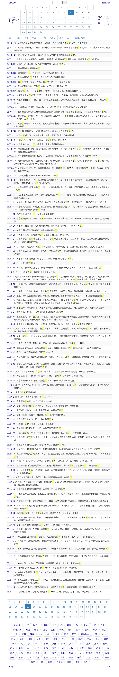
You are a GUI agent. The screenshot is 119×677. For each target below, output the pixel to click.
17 (35, 12)
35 (71, 17)
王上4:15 (11, 380)
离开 (54, 643)
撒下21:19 (12, 47)
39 (23, 22)
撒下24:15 (12, 156)
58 (65, 27)
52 (29, 27)
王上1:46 (11, 262)
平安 (79, 657)
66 (41, 32)
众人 (45, 629)
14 (90, 7)
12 (78, 7)
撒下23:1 (11, 95)
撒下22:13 (12, 68)
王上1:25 (11, 239)
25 (83, 12)
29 (35, 17)
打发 (79, 643)
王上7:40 (11, 432)
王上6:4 (10, 392)
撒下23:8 (11, 99)
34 (65, 17)
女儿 (71, 643)
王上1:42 (11, 251)
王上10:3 (11, 524)
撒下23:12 (12, 107)
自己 (77, 624)
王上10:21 (12, 548)
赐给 (33, 661)
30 (41, 17)
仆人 (15, 634)
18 (41, 12)
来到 (14, 643)
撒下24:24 (12, 179)
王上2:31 (11, 295)
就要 (90, 648)
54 (41, 27)
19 (47, 12)
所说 (71, 652)
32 (53, 17)
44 (53, 22)
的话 (104, 629)
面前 (53, 629)
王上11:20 (12, 579)
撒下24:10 (12, 148)
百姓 (32, 634)
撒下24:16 (12, 160)
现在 (37, 643)
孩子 (46, 643)
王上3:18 (11, 347)
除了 (27, 37)
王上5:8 (10, 384)
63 (23, 32)
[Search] (64, 2)
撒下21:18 (12, 42)
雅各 (30, 638)
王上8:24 (11, 460)
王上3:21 (11, 356)
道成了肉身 (80, 37)
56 (53, 27)
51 (23, 27)
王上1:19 (11, 218)
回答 (107, 657)
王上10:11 (12, 536)
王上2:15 (11, 283)
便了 (19, 37)
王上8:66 (11, 469)
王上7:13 (11, 419)
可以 (66, 634)
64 (29, 32)
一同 (71, 657)
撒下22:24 (12, 77)
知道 (28, 629)
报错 (108, 666)
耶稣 (46, 624)
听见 (61, 629)
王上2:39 (11, 307)
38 (89, 17)
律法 (29, 652)
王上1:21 (11, 225)
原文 (77, 661)
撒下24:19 (12, 175)
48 (77, 22)
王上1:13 (11, 206)
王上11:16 (12, 567)
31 (47, 17)
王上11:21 (12, 586)
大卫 (103, 624)
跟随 (69, 661)
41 (35, 22)
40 (29, 22)
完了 (69, 37)
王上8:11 (11, 444)
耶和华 (17, 624)
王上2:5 (10, 276)
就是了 (35, 37)
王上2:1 (10, 271)
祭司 (78, 629)
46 (65, 22)
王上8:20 (11, 453)
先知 (29, 643)
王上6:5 (10, 396)
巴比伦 (59, 661)
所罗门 (97, 657)
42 (41, 22)
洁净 (104, 634)
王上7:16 (11, 423)
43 (47, 22)
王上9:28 (11, 512)
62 (89, 27)
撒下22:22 (12, 72)
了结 (108, 22)
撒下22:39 (12, 90)
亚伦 (21, 652)
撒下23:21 (12, 123)
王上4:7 (10, 371)
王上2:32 (11, 300)
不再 (54, 657)
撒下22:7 (11, 59)
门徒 (47, 638)
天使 (88, 657)
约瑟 (63, 648)
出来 (70, 629)
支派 (54, 648)
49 (83, 22)
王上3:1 (10, 328)
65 (35, 32)
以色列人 (17, 629)
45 (59, 22)
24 (77, 12)
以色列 (36, 624)
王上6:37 (11, 414)
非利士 (72, 648)
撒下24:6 (11, 139)
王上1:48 (11, 267)
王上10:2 (11, 517)
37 (83, 17)
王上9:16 (11, 500)
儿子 (54, 624)
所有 (82, 648)
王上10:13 (12, 541)
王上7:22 (11, 428)
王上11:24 (12, 591)
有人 (64, 638)
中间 (63, 643)
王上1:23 (11, 234)
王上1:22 (11, 230)
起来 (87, 629)
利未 (42, 661)
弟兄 (13, 638)
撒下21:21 (12, 54)
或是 (37, 657)
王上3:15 (11, 335)
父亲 (89, 638)
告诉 (57, 634)
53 (35, 27)
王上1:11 (11, 202)
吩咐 (41, 634)
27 (23, 17)
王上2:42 (11, 316)
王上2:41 (11, 312)
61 (83, 27)
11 (73, 7)
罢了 (11, 37)
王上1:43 (11, 258)
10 (67, 7)
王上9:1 (10, 477)
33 (59, 17)
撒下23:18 (12, 111)
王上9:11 (11, 493)
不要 (21, 648)
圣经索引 (13, 2)
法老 (12, 652)
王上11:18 (12, 572)
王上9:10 (11, 489)
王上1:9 (10, 194)
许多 (55, 638)
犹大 (49, 634)
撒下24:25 (12, 187)
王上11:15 (12, 563)
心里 (98, 648)
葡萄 (50, 661)
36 (77, 17)
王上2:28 (11, 291)
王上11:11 (12, 555)
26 (89, 12)
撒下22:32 (12, 81)
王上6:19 (11, 401)
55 (47, 27)
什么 (36, 629)
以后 (46, 648)
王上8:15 (11, 449)
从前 (107, 652)
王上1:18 (11, 213)
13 (84, 7)
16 (29, 12)
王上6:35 (11, 410)
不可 (74, 634)
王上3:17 (11, 343)
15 (23, 12)
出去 (37, 648)
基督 (22, 638)
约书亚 (89, 652)
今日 (79, 652)
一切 (94, 624)
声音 (63, 657)
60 (77, 27)
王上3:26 (11, 364)
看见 (86, 624)
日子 (38, 638)
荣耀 (21, 657)
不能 (72, 638)
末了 (61, 37)
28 (29, 17)
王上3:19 (11, 352)
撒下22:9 (11, 63)
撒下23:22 (12, 130)
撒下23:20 (12, 116)
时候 (69, 624)
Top (11, 666)
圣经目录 (106, 2)
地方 (81, 638)
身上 (96, 643)
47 (71, 22)
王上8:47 (11, 465)
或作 (105, 643)
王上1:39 (11, 246)
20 (53, 12)
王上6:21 (11, 405)
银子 (98, 652)
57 (59, 27)
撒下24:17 (12, 167)
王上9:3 (10, 481)
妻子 (46, 657)
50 (89, 22)
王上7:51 (11, 437)
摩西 (24, 634)
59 (71, 27)
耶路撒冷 (85, 634)
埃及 (95, 629)
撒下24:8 (11, 144)
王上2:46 (11, 323)
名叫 (29, 657)
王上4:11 (11, 375)
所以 (88, 643)
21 (59, 12)
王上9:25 (11, 505)
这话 (107, 648)
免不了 (53, 37)
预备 (12, 657)
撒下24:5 (11, 135)
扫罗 (95, 634)
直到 (97, 638)
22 (65, 12)
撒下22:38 (12, 86)
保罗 (54, 652)
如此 (106, 638)
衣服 (63, 652)
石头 (86, 661)
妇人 (12, 648)
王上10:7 (11, 529)
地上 (29, 648)
